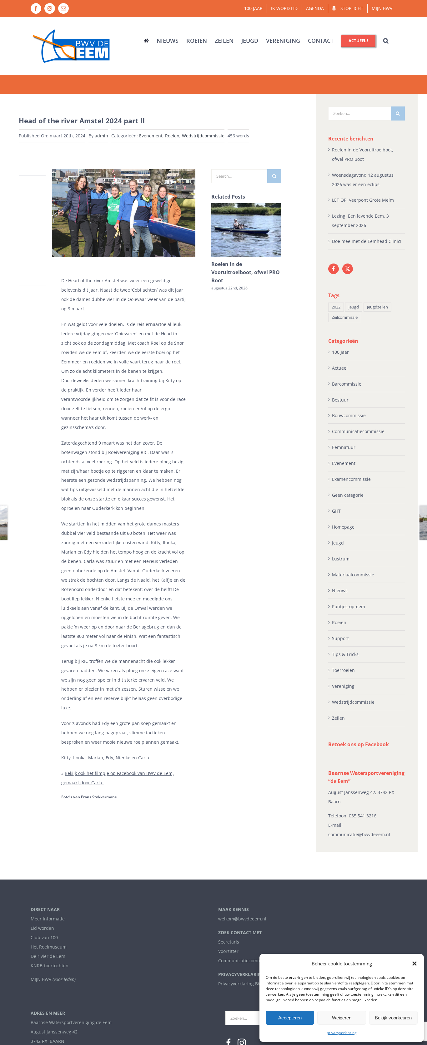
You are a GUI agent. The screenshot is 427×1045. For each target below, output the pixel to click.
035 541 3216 (362, 816)
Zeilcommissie (345, 317)
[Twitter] (347, 269)
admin (101, 136)
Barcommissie (346, 384)
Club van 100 (44, 937)
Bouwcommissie (349, 415)
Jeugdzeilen (377, 307)
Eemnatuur (343, 447)
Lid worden (42, 928)
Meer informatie (48, 919)
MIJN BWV (41, 979)
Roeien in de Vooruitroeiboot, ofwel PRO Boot (245, 272)
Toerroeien (343, 670)
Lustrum (340, 559)
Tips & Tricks (345, 654)
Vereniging (343, 686)
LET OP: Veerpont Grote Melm (363, 200)
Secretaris (228, 942)
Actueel (340, 368)
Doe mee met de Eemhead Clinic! (366, 241)
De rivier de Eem (48, 956)
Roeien (172, 136)
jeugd (354, 307)
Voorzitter (228, 951)
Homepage (343, 527)
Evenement (151, 136)
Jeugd (338, 543)
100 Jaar (340, 352)
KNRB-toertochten (49, 966)
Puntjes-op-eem (348, 606)
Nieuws (340, 591)
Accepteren (290, 1017)
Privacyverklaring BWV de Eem (249, 984)
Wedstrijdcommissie (203, 136)
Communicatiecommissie (358, 431)
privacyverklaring (342, 1032)
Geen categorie (348, 495)
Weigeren (341, 1017)
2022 (336, 307)
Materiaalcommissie (353, 575)
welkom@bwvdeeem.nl (242, 919)
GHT (336, 511)
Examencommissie (351, 479)
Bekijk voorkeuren (393, 1017)
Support (340, 638)
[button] (414, 963)
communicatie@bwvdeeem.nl (359, 834)
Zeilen (338, 718)
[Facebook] (333, 269)
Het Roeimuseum (49, 947)
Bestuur (340, 400)
